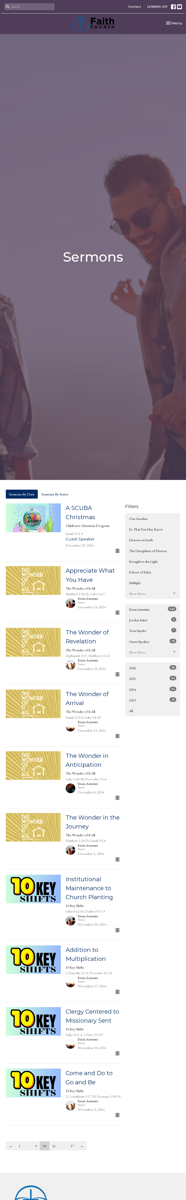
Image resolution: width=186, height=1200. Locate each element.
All (131, 710)
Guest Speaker (152, 641)
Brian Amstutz (152, 609)
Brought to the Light (143, 561)
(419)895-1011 (157, 6)
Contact (134, 6)
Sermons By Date (22, 494)
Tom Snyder (152, 630)
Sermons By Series (54, 494)
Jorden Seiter (152, 619)
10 (44, 1146)
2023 (152, 700)
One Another (138, 518)
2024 (152, 689)
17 (72, 1146)
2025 (152, 678)
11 (54, 1146)
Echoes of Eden (140, 572)
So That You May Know (146, 529)
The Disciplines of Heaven (148, 550)
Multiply (135, 582)
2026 (152, 667)
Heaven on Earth (141, 540)
